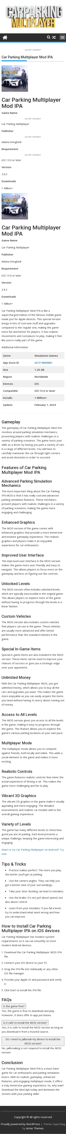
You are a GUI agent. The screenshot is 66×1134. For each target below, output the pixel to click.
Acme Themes (35, 1128)
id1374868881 (43, 362)
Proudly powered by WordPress (20, 1124)
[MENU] (62, 37)
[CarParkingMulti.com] (5, 37)
